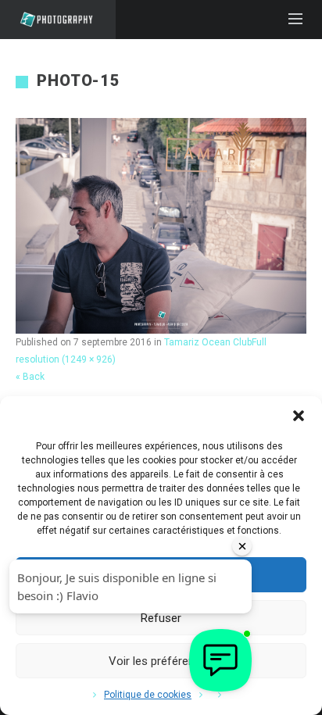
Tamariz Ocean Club (208, 342)
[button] (298, 416)
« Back (30, 376)
